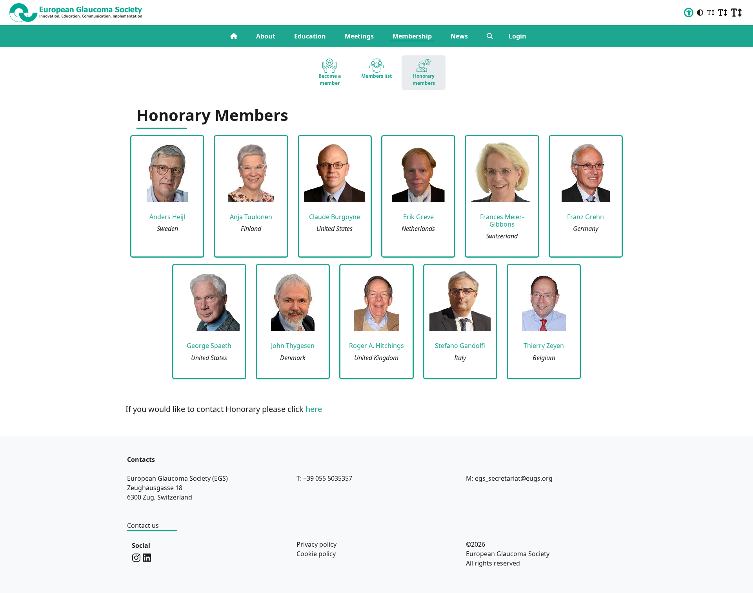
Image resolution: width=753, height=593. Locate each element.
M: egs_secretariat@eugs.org (509, 478)
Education (310, 36)
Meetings (359, 36)
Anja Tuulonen (251, 216)
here (314, 409)
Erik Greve (418, 216)
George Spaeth (209, 345)
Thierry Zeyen (544, 345)
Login (517, 36)
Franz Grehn (585, 216)
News (459, 36)
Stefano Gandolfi (460, 345)
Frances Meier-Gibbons (502, 220)
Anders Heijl (167, 216)
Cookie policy (316, 553)
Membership (412, 36)
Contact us (143, 525)
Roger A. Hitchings (376, 345)
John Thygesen (293, 345)
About (265, 36)
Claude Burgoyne (334, 216)
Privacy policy (316, 544)
